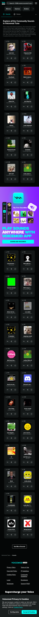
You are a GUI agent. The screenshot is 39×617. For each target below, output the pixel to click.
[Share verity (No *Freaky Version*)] (28, 510)
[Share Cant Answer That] (11, 269)
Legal (8, 580)
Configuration (14, 612)
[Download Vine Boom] (15, 82)
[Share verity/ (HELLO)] (28, 365)
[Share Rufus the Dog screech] (11, 317)
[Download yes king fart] (31, 106)
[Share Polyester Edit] (28, 58)
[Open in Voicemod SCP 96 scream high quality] (24, 462)
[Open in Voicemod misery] (7, 131)
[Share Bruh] (11, 486)
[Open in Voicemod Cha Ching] (7, 414)
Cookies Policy (18, 607)
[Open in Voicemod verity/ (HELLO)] (24, 365)
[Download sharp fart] (15, 106)
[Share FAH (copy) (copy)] (28, 293)
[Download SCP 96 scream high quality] (31, 462)
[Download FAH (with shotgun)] (31, 269)
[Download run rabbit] (31, 317)
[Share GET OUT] (11, 179)
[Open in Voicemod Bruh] (7, 486)
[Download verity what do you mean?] (31, 179)
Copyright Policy (12, 571)
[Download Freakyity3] (15, 341)
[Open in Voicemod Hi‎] (7, 462)
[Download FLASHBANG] (15, 510)
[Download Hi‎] (15, 462)
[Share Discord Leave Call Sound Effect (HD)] (28, 390)
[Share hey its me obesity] (11, 390)
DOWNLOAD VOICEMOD (18, 241)
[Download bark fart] (15, 58)
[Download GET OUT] (15, 179)
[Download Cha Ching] (15, 414)
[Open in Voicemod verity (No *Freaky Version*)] (24, 510)
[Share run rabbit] (28, 317)
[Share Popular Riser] (11, 535)
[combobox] (36, 14)
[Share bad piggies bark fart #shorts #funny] (11, 438)
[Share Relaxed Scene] (11, 155)
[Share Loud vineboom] (28, 131)
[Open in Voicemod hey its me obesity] (7, 390)
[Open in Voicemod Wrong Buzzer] (24, 535)
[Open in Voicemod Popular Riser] (7, 535)
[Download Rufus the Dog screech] (15, 317)
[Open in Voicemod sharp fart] (7, 106)
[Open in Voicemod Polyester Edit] (24, 58)
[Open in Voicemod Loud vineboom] (24, 131)
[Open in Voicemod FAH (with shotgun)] (24, 269)
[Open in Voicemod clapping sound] (24, 341)
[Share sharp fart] (11, 106)
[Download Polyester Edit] (31, 58)
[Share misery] (11, 131)
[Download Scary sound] (31, 414)
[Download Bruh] (15, 486)
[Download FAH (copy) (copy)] (31, 293)
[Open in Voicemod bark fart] (7, 58)
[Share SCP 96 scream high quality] (28, 462)
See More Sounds (19, 546)
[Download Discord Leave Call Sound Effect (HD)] (31, 390)
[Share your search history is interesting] (28, 438)
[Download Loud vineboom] (31, 131)
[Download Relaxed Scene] (15, 155)
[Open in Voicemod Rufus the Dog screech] (7, 317)
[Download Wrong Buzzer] (31, 535)
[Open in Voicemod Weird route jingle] (24, 82)
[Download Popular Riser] (15, 535)
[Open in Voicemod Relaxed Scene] (7, 155)
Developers (24, 580)
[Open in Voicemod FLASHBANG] (7, 510)
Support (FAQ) (25, 583)
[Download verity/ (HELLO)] (31, 365)
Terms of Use (25, 567)
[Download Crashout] (31, 155)
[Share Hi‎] (11, 462)
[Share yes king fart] (28, 106)
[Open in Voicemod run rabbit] (24, 317)
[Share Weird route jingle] (28, 82)
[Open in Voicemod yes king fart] (24, 106)
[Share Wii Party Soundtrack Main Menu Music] (11, 365)
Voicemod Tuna (6, 555)
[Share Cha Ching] (11, 414)
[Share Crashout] (28, 155)
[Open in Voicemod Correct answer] (7, 293)
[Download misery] (15, 131)
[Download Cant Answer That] (15, 269)
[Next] (35, 9)
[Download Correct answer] (15, 293)
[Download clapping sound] (31, 341)
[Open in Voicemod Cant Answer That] (7, 269)
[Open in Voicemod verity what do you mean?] (24, 179)
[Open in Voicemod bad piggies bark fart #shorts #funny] (7, 438)
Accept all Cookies (29, 612)
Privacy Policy (11, 567)
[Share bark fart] (11, 58)
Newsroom (10, 583)
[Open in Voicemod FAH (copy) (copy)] (24, 293)
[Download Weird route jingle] (31, 82)
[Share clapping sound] (28, 341)
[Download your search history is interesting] (31, 438)
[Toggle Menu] (35, 3)
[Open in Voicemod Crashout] (24, 155)
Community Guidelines (24, 575)
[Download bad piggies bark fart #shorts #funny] (15, 438)
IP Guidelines (25, 571)
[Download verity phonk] (31, 486)
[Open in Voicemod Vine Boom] (7, 82)
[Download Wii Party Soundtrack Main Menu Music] (15, 365)
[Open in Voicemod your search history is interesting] (24, 438)
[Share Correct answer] (11, 293)
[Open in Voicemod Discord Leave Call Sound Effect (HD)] (24, 390)
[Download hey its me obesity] (15, 390)
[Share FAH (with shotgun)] (28, 269)
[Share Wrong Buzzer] (28, 535)
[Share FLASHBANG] (11, 510)
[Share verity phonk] (28, 486)
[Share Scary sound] (28, 414)
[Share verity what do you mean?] (28, 179)
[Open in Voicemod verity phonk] (24, 486)
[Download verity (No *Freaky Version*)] (31, 510)
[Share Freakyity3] (11, 341)
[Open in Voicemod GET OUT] (7, 179)
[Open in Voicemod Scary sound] (24, 414)
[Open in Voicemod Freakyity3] (7, 341)
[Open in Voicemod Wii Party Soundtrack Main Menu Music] (7, 365)
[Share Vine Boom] (11, 82)
